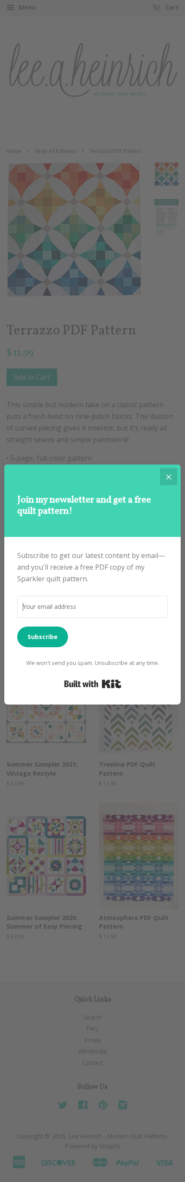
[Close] (168, 476)
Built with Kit (92, 684)
